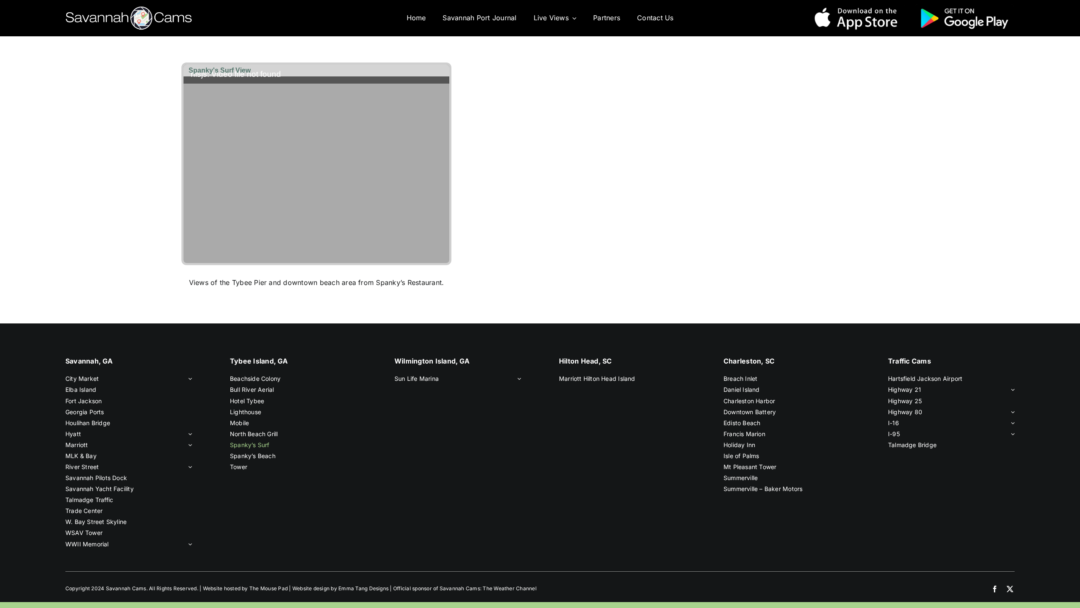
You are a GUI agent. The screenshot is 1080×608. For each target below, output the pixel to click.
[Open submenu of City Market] (188, 379)
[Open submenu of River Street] (188, 467)
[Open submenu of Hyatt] (188, 434)
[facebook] (994, 589)
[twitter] (1010, 589)
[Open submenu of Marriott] (188, 445)
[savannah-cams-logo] (128, 9)
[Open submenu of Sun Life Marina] (517, 379)
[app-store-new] (856, 7)
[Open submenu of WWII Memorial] (188, 544)
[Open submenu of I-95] (1011, 434)
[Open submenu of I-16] (1011, 423)
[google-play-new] (964, 7)
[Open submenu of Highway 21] (1011, 390)
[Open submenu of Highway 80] (1011, 412)
